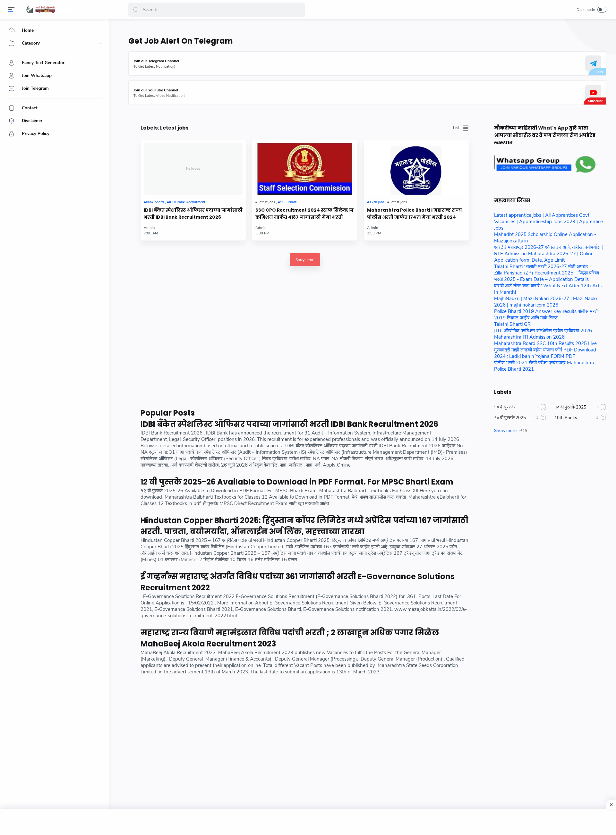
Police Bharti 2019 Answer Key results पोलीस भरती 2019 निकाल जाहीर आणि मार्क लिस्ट (546, 314)
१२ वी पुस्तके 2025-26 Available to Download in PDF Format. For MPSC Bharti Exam (297, 482)
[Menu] (11, 9)
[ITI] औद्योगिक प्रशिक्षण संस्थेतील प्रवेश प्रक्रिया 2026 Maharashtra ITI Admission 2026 (543, 333)
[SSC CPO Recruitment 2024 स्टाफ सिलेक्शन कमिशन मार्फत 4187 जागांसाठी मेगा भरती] (304, 169)
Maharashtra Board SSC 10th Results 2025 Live (545, 343)
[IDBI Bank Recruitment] (186, 202)
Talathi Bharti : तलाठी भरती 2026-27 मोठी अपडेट (541, 266)
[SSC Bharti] (287, 202)
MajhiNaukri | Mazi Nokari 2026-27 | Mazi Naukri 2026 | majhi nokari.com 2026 (546, 301)
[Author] (260, 227)
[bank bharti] (155, 202)
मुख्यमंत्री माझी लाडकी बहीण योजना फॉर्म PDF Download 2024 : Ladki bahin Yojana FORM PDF (545, 353)
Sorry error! (304, 259)
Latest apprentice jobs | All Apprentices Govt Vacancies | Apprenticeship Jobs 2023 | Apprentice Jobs (548, 221)
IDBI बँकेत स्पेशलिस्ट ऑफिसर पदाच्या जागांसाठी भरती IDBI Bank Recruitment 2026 (193, 213)
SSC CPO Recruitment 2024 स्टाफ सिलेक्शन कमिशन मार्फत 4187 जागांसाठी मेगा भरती (304, 213)
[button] (136, 10)
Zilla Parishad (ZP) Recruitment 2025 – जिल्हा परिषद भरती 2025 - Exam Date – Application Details (546, 276)
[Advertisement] (305, 346)
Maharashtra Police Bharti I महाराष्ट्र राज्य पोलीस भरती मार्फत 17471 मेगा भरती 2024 (414, 213)
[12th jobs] (376, 202)
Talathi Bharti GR (512, 324)
